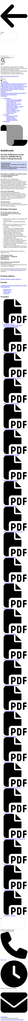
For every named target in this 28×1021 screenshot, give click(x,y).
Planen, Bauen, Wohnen (12, 87)
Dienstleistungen (7, 93)
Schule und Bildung (11, 109)
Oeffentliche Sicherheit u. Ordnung (15, 106)
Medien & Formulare (12, 118)
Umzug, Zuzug (8, 90)
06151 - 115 (3, 959)
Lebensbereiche (4, 82)
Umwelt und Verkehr (12, 112)
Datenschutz (8, 1019)
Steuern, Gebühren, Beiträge (11, 89)
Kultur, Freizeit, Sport (11, 86)
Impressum (13, 1019)
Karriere (2, 1019)
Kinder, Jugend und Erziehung (14, 104)
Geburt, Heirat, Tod (9, 85)
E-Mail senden (4, 1017)
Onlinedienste (4, 96)
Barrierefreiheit (19, 1019)
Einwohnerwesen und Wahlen (14, 101)
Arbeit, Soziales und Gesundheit (8, 83)
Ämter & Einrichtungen (11, 94)
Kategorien (3, 91)
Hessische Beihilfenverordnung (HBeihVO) (11, 279)
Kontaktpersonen (17, 93)
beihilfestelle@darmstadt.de (16, 270)
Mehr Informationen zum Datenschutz (10, 76)
